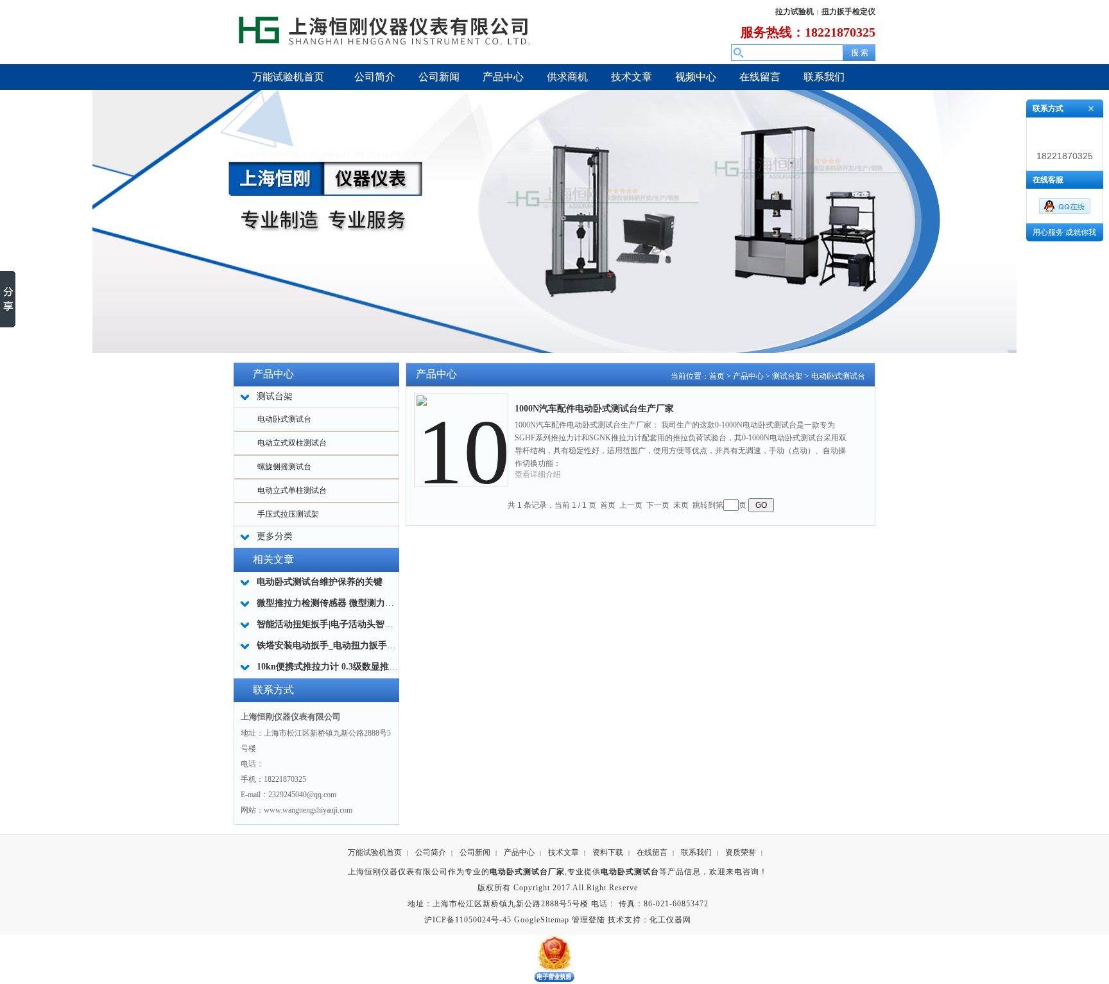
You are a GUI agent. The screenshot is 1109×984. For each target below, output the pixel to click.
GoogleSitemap (541, 919)
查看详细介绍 (538, 474)
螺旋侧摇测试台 (284, 466)
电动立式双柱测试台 (292, 442)
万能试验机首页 (375, 852)
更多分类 (275, 536)
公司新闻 (475, 852)
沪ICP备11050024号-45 (468, 919)
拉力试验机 (794, 11)
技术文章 (563, 852)
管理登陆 (588, 919)
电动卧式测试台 (284, 419)
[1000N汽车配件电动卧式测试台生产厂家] (461, 430)
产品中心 (748, 376)
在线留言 (652, 852)
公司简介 (430, 852)
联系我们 (696, 852)
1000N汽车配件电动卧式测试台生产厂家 (594, 408)
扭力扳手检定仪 (848, 11)
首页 (717, 376)
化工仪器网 (670, 919)
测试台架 (787, 376)
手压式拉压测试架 (288, 514)
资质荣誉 (740, 852)
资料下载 (607, 852)
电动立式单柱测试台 (292, 490)
